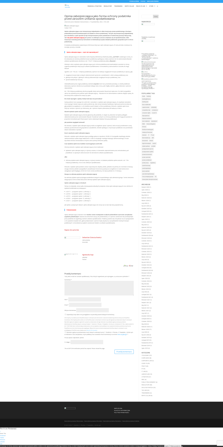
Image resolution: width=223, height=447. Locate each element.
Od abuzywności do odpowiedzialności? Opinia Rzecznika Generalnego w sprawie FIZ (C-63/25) (149, 66)
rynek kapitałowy (146, 168)
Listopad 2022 (146, 267)
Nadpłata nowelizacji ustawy (148, 37)
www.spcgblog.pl (122, 334)
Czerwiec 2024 (146, 241)
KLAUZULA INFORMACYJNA (122, 410)
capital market (145, 107)
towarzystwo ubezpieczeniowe (149, 179)
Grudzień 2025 (146, 208)
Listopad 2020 (146, 318)
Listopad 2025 (146, 211)
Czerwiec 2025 (146, 222)
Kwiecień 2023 (146, 254)
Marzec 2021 (145, 310)
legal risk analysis (146, 143)
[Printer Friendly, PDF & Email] (128, 266)
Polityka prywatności (175, 446)
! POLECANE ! (145, 355)
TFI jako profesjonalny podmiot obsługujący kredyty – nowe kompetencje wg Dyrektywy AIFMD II (149, 85)
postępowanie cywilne (147, 151)
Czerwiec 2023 (146, 251)
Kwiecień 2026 (146, 198)
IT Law (152, 135)
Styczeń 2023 (145, 262)
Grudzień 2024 (146, 232)
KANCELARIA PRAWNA (153, 1)
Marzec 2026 (145, 200)
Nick (66, 299)
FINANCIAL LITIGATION (94, 6)
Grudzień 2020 (146, 316)
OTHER (151, 6)
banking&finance (146, 99)
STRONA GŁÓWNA (134, 1)
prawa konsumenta (147, 154)
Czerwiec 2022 (146, 281)
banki (143, 96)
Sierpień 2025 (145, 216)
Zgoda (166, 446)
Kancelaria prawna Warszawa (73, 421)
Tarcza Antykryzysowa (147, 176)
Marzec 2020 (145, 329)
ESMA (143, 124)
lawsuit (151, 140)
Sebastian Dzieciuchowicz (81, 22)
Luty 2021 (144, 313)
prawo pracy (145, 162)
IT (148, 135)
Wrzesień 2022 (146, 273)
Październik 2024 (146, 235)
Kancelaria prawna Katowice (112, 421)
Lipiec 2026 (145, 190)
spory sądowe (145, 171)
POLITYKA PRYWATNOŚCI (121, 412)
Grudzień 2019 (146, 337)
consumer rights (146, 113)
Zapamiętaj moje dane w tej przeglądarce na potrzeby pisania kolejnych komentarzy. (90, 314)
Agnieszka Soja (87, 255)
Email (66, 305)
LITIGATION (145, 377)
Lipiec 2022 (145, 278)
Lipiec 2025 (145, 219)
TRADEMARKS (118, 6)
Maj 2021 (144, 305)
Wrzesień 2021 (146, 300)
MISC (143, 379)
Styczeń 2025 (145, 230)
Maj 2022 (144, 284)
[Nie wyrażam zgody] (182, 446)
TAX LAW (106, 22)
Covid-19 (154, 113)
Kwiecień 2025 (146, 227)
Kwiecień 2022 (146, 286)
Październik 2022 (146, 270)
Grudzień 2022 (146, 265)
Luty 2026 (144, 203)
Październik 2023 (146, 246)
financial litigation (151, 124)
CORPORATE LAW (147, 360)
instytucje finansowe (147, 132)
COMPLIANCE (145, 358)
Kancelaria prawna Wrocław (93, 421)
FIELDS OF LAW (140, 6)
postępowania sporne (147, 149)
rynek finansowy (146, 165)
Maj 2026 (144, 195)
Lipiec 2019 (145, 348)
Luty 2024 (144, 243)
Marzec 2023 (145, 257)
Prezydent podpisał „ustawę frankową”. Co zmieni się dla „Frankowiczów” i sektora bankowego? (150, 56)
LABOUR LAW (145, 374)
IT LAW (144, 371)
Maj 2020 (144, 324)
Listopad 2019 (146, 340)
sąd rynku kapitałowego (148, 174)
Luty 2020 (144, 332)
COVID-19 (144, 363)
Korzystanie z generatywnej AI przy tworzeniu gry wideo (148, 75)
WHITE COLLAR (129, 6)
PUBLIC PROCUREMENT (148, 382)
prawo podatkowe (146, 160)
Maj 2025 (144, 224)
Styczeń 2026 (145, 206)
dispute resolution (146, 118)
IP (142, 368)
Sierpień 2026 (145, 187)
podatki (153, 146)
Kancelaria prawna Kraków (130, 421)
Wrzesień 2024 (146, 238)
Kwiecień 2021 (146, 308)
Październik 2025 (146, 214)
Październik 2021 (146, 297)
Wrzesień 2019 (146, 345)
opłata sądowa (146, 146)
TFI (155, 176)
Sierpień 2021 (145, 302)
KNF (153, 138)
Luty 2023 (144, 259)
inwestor (144, 135)
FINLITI (144, 366)
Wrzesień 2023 (146, 249)
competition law (146, 110)
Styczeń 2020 (145, 335)
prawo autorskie (146, 157)
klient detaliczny (146, 138)
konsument (145, 140)
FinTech (144, 126)
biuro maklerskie (146, 104)
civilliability (153, 107)
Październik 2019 (146, 343)
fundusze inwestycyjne (147, 129)
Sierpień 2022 (145, 275)
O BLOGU (143, 1)
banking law (145, 102)
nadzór (154, 143)
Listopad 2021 (146, 294)
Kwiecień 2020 (146, 326)
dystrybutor (154, 121)
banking (149, 96)
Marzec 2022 (145, 289)
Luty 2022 (144, 292)
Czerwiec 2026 (146, 192)
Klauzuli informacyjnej (92, 330)
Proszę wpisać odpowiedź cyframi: (74, 337)
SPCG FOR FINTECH (147, 387)
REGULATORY (108, 6)
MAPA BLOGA (118, 408)
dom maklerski (146, 121)
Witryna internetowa (70, 310)
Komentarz (68, 280)
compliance (155, 110)
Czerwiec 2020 (146, 321)
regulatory (152, 162)
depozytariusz (145, 115)
